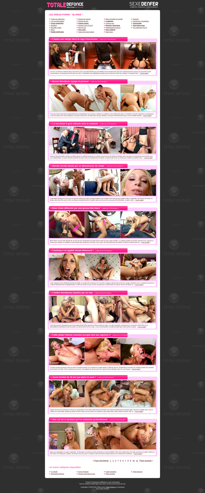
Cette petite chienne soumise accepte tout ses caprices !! (81, 335)
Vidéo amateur (110, 474)
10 (134, 461)
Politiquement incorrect (113, 27)
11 (137, 461)
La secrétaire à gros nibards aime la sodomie (75, 124)
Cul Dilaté (54, 472)
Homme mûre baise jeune (86, 474)
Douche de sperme (84, 19)
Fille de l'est (82, 27)
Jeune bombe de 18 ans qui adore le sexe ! (74, 377)
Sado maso (109, 32)
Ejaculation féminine (57, 474)
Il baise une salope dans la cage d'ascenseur (75, 39)
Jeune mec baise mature (86, 32)
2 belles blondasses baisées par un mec (72, 293)
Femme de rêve (83, 21)
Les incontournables (57, 21)
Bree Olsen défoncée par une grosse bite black (76, 208)
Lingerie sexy (110, 23)
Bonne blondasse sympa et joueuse (70, 81)
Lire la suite (144, 73)
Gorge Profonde (83, 472)
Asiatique (54, 25)
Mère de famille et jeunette (114, 19)
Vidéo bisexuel (137, 472)
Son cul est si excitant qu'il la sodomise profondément (79, 419)
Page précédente (101, 461)
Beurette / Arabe (56, 27)
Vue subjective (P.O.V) (140, 27)
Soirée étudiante (111, 472)
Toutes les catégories (58, 19)
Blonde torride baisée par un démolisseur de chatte (78, 166)
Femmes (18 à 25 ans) (85, 25)
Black (53, 30)
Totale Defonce (111, 487)
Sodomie (136, 19)
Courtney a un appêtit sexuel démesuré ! (72, 250)
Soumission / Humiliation (141, 21)
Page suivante (146, 461)
